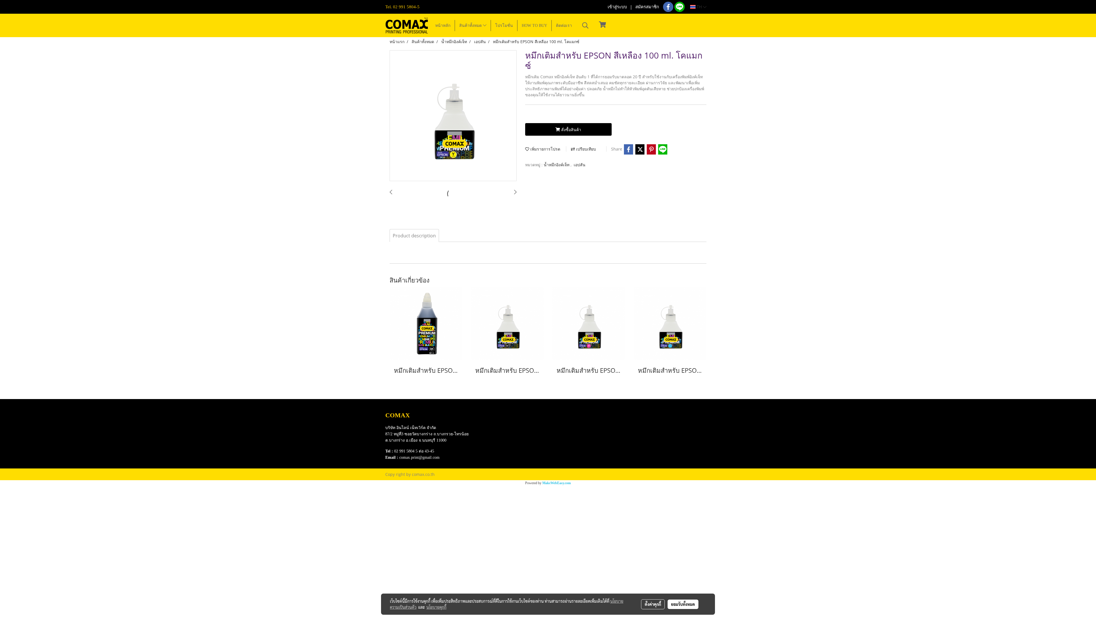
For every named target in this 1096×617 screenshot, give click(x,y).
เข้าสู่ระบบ (617, 6)
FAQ (501, 443)
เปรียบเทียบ (585, 149)
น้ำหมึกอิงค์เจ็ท (557, 164)
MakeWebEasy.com (556, 483)
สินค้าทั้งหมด (471, 25)
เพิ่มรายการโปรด (544, 149)
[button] (585, 25)
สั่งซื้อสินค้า (570, 129)
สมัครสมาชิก (647, 6)
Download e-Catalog (515, 421)
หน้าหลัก (442, 25)
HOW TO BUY (534, 25)
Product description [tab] (414, 236)
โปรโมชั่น (504, 25)
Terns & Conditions (514, 428)
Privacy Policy (510, 436)
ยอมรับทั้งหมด (683, 604)
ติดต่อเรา (564, 25)
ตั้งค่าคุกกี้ (653, 604)
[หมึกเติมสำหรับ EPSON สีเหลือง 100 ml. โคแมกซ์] (453, 116)
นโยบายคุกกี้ (436, 607)
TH (699, 6)
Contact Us (507, 450)
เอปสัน (579, 164)
